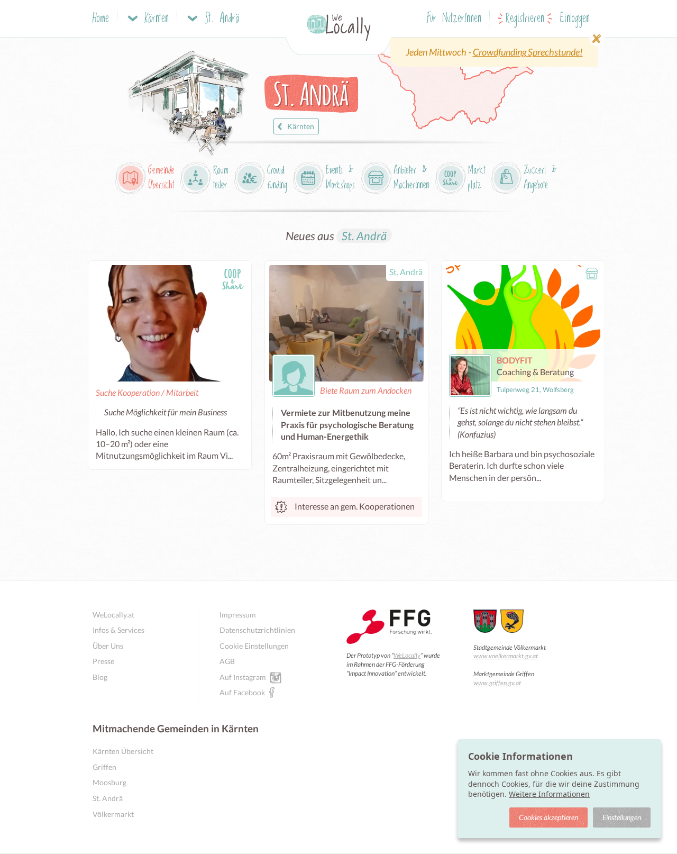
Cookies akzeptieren (548, 817)
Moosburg (109, 782)
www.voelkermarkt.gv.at (505, 656)
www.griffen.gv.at (497, 683)
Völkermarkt (113, 814)
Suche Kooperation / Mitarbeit (147, 392)
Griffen (104, 766)
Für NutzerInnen (454, 19)
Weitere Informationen (549, 794)
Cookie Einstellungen (254, 645)
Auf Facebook (242, 692)
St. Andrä (364, 236)
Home (101, 19)
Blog (100, 677)
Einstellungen (621, 817)
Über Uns (108, 645)
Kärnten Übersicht (123, 751)
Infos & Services (118, 629)
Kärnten (300, 126)
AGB (227, 661)
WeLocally (407, 655)
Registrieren (525, 19)
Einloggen (575, 19)
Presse (103, 661)
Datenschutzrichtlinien (257, 629)
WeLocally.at (113, 614)
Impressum (237, 614)
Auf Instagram (242, 677)
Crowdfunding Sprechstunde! (528, 52)
